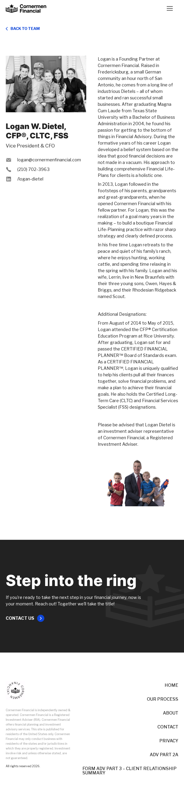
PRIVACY (168, 741)
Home (171, 685)
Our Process (162, 699)
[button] (169, 8)
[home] (26, 8)
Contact (167, 727)
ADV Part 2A (164, 755)
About (170, 713)
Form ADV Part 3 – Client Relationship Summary (129, 770)
